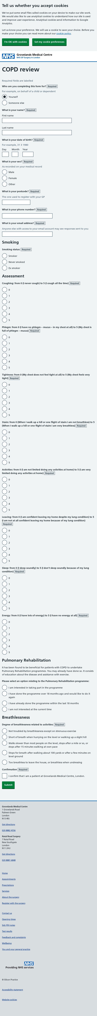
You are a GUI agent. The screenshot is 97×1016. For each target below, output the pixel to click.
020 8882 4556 (9, 830)
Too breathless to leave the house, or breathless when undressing (45, 762)
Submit (8, 784)
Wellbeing (7, 943)
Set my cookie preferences (49, 41)
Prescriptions (8, 885)
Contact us (7, 913)
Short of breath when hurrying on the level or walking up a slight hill (48, 737)
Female (13, 178)
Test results (7, 931)
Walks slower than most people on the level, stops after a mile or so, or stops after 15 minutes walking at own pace (48, 745)
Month (15, 149)
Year (25, 149)
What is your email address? (23, 223)
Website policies (9, 999)
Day (4, 149)
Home (5, 873)
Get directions (8, 824)
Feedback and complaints (14, 937)
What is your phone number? (24, 209)
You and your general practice (16, 949)
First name (8, 115)
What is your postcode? (20, 191)
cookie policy (63, 33)
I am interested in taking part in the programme (36, 687)
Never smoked (17, 262)
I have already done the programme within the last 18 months (44, 703)
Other (12, 184)
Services (5, 891)
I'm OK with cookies (15, 41)
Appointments (9, 879)
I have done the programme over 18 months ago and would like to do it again (49, 695)
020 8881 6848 (9, 860)
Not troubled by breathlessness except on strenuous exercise (42, 731)
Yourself (13, 96)
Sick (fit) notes (8, 925)
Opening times (9, 919)
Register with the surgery (13, 903)
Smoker (13, 256)
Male (11, 172)
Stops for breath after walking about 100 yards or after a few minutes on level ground (50, 754)
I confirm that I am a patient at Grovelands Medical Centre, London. (47, 776)
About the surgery (10, 897)
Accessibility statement (12, 989)
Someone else (16, 103)
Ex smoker (14, 268)
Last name (8, 127)
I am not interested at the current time (30, 709)
